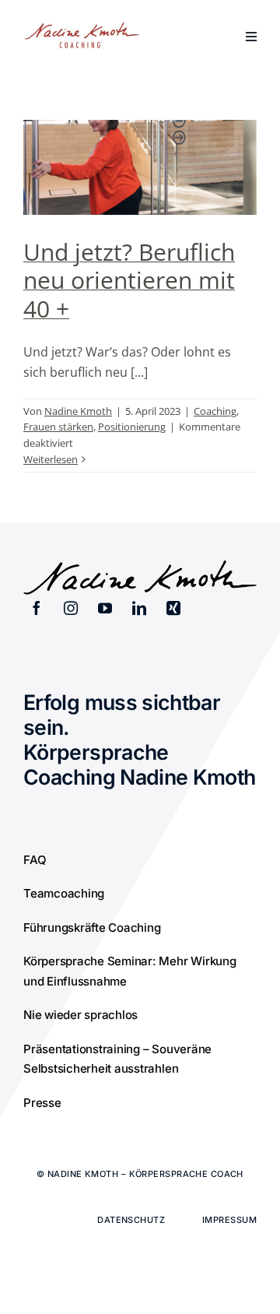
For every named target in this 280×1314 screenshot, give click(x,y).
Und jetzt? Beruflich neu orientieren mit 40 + (129, 280)
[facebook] (36, 608)
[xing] (173, 608)
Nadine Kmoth (78, 411)
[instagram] (71, 608)
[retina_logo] (81, 28)
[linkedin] (139, 608)
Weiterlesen (50, 459)
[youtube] (105, 608)
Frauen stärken (58, 427)
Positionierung (132, 427)
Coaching (215, 411)
